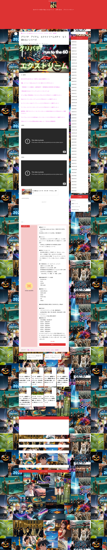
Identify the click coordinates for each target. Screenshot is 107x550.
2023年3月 (74, 124)
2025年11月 (74, 57)
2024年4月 (74, 84)
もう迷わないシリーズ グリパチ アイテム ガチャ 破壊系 (41, 33)
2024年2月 (74, 90)
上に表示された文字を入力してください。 (29, 463)
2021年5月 (74, 184)
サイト (20, 449)
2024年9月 (74, 69)
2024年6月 (74, 78)
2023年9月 (74, 105)
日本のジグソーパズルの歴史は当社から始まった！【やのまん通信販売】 (38, 121)
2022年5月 (74, 151)
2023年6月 (74, 114)
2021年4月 (74, 187)
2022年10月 (74, 136)
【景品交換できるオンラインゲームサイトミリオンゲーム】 (35, 91)
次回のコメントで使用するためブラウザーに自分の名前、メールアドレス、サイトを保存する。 (36, 456)
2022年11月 (74, 133)
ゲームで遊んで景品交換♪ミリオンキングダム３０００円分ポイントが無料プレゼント (41, 95)
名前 (20, 438)
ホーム (24, 33)
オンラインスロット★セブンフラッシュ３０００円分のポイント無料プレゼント (40, 103)
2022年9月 (74, 139)
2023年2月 (74, 127)
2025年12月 (74, 54)
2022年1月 (74, 163)
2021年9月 (74, 172)
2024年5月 (74, 81)
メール (21, 443)
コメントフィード (76, 206)
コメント (23, 418)
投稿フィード (75, 203)
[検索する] (87, 33)
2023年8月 (74, 108)
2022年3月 (74, 157)
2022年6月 (74, 148)
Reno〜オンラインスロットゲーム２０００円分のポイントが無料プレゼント (39, 99)
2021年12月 (74, 166)
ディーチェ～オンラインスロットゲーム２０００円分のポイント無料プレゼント (40, 107)
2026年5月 (74, 44)
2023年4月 (74, 120)
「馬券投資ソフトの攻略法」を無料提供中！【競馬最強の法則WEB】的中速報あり (40, 87)
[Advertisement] (53, 20)
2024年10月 (74, 66)
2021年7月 (74, 178)
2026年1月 (74, 51)
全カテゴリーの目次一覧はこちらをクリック (43, 9)
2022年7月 (74, 145)
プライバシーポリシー (68, 9)
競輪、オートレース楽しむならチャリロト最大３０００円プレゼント (37, 83)
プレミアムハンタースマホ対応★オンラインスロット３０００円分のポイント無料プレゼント (43, 117)
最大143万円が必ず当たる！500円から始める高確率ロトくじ (35, 79)
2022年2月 (74, 160)
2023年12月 (74, 96)
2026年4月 (74, 48)
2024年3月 (74, 87)
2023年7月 (74, 111)
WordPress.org (75, 209)
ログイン (74, 200)
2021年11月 (74, 169)
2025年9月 (74, 60)
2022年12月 (74, 130)
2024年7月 (74, 75)
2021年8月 (74, 175)
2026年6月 (74, 41)
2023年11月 (74, 99)
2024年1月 (74, 93)
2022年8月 (74, 142)
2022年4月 (74, 154)
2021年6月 (74, 181)
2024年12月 (74, 63)
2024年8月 (74, 72)
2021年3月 (74, 190)
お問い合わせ (59, 9)
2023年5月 (74, 117)
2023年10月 (74, 102)
